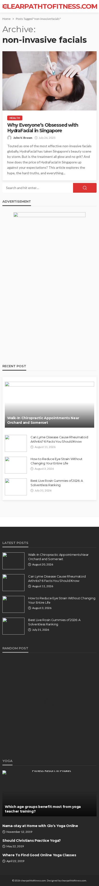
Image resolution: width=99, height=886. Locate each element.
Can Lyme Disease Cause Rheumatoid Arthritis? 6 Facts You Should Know (59, 439)
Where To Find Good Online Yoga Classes (39, 855)
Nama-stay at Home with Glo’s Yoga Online (40, 826)
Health (15, 117)
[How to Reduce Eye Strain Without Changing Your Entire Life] (16, 465)
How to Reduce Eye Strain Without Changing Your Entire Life (56, 461)
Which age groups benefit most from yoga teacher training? (43, 809)
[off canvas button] (5, 6)
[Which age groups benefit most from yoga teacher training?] (49, 793)
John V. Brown (22, 137)
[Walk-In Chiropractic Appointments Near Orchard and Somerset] (49, 405)
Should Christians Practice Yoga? (31, 840)
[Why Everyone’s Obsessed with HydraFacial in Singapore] (49, 80)
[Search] (92, 6)
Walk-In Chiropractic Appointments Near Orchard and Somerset (43, 420)
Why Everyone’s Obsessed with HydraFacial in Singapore (42, 127)
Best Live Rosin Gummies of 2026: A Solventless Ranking (57, 483)
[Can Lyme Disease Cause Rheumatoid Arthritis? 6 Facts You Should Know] (16, 443)
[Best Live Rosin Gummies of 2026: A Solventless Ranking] (16, 486)
